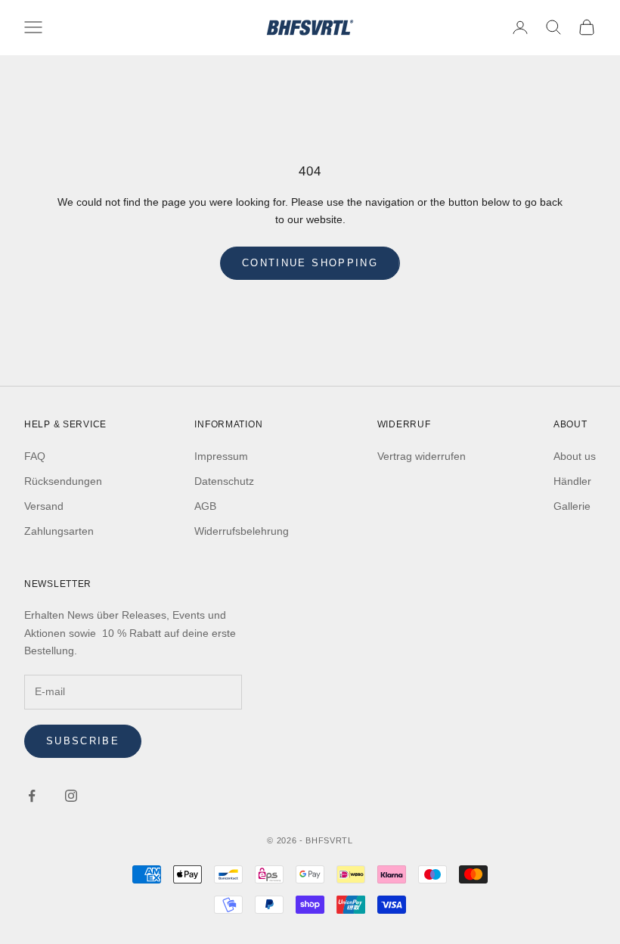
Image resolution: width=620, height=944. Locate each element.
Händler (572, 481)
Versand (44, 506)
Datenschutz (224, 481)
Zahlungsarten (59, 531)
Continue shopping (310, 263)
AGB (205, 506)
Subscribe (82, 741)
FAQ (34, 456)
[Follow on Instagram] (71, 795)
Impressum (221, 456)
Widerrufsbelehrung (241, 531)
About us (574, 456)
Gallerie (572, 506)
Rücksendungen (63, 481)
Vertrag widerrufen (421, 456)
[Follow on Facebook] (31, 795)
